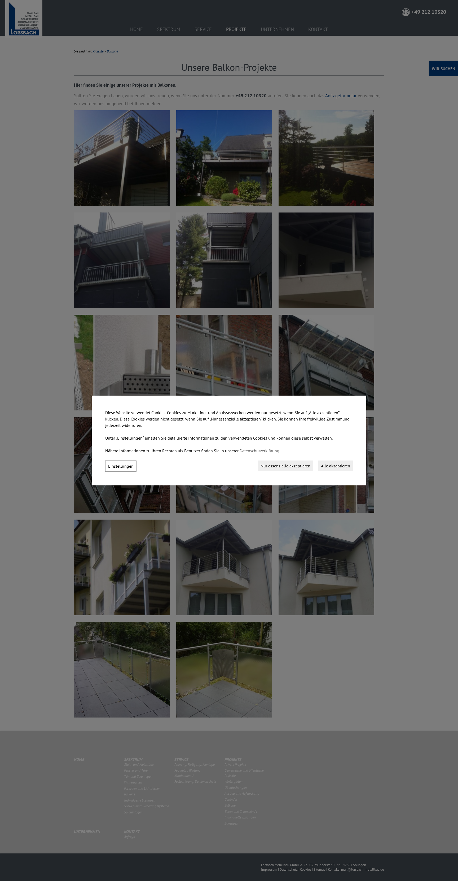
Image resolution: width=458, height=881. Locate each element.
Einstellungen (121, 466)
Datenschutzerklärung (259, 450)
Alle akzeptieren (335, 465)
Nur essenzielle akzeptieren (285, 465)
